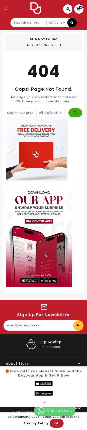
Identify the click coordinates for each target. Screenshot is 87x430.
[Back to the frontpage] (27, 45)
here (29, 101)
